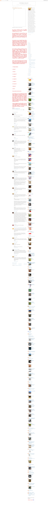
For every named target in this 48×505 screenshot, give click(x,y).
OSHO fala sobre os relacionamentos (33, 384)
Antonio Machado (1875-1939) (32, 354)
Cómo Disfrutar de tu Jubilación (32, 262)
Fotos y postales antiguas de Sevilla (31, 127)
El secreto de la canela (33, 147)
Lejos (29, 297)
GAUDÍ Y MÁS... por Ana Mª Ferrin (31, 171)
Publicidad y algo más (31, 342)
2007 (29, 74)
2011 (29, 51)
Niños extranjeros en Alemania (32, 368)
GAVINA (29, 327)
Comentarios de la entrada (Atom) (18, 265)
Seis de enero (30, 162)
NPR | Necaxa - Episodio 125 (32, 232)
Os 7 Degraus (30, 273)
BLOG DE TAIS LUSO (31, 102)
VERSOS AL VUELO (31, 91)
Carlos (14, 170)
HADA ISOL (30, 213)
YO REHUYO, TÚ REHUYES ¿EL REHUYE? (33, 281)
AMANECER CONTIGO (32, 360)
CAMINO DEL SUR (31, 490)
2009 (29, 53)
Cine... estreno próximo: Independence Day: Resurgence (33, 348)
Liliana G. (15, 125)
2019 (29, 44)
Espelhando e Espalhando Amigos (31, 111)
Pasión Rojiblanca (30, 231)
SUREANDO (30, 202)
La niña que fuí (32, 203)
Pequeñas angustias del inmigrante (32, 59)
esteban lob (15, 155)
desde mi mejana (30, 189)
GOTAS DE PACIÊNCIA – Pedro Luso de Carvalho (33, 99)
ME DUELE (30, 334)
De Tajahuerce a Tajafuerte (31, 492)
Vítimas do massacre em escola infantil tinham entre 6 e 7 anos (32, 428)
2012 (29, 50)
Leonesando (30, 153)
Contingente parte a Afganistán (33, 450)
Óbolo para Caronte (33, 314)
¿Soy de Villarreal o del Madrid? (32, 67)
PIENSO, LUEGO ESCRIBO (31, 444)
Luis (14, 147)
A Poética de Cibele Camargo (31, 453)
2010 (29, 52)
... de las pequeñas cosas (31, 377)
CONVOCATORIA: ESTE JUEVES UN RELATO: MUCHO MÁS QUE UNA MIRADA (33, 84)
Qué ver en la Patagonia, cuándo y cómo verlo (33, 401)
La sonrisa (32, 227)
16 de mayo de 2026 (33, 167)
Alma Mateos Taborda (16, 249)
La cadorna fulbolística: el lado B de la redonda (32, 493)
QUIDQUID (30, 395)
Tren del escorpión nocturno (31, 284)
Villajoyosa (32, 238)
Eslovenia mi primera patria (31, 409)
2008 (29, 73)
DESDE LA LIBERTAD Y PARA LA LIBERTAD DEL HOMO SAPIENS (32, 419)
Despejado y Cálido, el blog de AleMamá (32, 388)
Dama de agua (30, 132)
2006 (29, 75)
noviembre (30, 54)
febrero (30, 71)
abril (29, 69)
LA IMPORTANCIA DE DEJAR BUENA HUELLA (33, 328)
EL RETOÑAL (30, 142)
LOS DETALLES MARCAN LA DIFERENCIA (33, 446)
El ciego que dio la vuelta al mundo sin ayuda (33, 415)
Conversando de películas (31, 464)
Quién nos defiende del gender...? (31, 336)
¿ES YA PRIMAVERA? (32, 258)
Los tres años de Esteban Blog (32, 62)
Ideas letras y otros (30, 180)
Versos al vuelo (30, 87)
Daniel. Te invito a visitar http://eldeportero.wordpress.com (19, 227)
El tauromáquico (30, 140)
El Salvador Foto (30, 449)
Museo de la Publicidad (31, 474)
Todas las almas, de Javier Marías (33, 269)
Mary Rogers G (30, 331)
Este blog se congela (30, 267)
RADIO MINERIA (33, 486)
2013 (29, 49)
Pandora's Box (30, 430)
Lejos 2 (29, 237)
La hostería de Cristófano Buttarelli (31, 404)
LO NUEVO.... (30, 251)
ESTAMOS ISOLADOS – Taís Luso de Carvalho (33, 104)
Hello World (30, 431)
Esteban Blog (24, 3)
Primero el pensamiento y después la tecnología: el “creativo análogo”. (33, 344)
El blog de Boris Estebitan (31, 309)
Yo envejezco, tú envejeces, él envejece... (32, 290)
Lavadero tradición (32, 119)
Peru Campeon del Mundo (31, 472)
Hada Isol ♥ (15, 211)
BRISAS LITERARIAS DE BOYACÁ (33, 88)
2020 (29, 43)
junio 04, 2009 (16, 138)
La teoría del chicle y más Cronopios (32, 458)
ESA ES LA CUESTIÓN (31, 358)
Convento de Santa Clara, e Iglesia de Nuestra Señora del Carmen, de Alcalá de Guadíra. (33, 129)
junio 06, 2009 (16, 241)
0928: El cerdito (30, 141)
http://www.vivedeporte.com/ (16, 108)
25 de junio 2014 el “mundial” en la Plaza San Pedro (33, 410)
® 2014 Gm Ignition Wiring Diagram (32, 236)
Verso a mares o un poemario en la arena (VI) (33, 374)
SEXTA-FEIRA (30, 176)
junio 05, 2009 (16, 210)
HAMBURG (30, 235)
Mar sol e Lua (30, 322)
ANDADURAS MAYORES (31, 277)
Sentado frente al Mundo (31, 413)
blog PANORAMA (30, 209)
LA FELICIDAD (30, 278)
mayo (29, 68)
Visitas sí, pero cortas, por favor (31, 389)
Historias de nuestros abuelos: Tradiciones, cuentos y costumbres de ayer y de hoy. (32, 442)
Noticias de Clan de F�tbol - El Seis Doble (32, 495)
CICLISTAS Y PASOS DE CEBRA (33, 319)
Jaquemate (30, 353)
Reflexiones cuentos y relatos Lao (32, 351)
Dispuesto (32, 185)
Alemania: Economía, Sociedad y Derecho (32, 306)
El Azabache (30, 198)
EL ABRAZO (30, 207)
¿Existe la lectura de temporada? (33, 133)
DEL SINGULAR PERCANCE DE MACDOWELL (33, 406)
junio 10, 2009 (16, 261)
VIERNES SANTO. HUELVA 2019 (33, 294)
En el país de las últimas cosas (32, 151)
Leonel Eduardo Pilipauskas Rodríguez (33, 424)
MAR (29, 246)
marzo (29, 70)
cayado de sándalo (30, 78)
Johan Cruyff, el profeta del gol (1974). (33, 302)
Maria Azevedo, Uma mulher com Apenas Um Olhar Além (31, 253)
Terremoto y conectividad (32, 123)
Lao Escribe (30, 357)
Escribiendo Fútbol (30, 423)
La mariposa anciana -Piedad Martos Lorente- (33, 223)
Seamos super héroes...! (32, 369)
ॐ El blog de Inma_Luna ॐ (31, 118)
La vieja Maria (30, 288)
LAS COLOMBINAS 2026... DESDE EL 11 (33, 144)
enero (29, 72)
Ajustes (32, 437)
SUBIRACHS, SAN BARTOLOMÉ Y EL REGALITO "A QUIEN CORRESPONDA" (33, 173)
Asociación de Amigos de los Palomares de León (31, 137)
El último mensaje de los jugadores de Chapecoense (33, 339)
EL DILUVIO (32, 460)
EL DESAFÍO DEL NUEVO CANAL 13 (33, 467)
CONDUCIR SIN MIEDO (31, 318)
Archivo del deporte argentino (32, 483)
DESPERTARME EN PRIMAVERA (33, 263)
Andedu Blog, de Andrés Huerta (32, 466)
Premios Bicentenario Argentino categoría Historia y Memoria (31, 484)
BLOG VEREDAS (30, 98)
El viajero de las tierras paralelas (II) (32, 96)
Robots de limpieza (30, 443)
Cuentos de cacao (30, 222)
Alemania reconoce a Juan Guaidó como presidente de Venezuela (31, 307)
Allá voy (29, 382)
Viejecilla (30, 364)
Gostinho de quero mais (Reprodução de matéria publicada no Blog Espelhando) (33, 255)
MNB (14, 113)
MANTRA (32, 158)
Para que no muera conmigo (31, 432)
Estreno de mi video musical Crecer (33, 310)
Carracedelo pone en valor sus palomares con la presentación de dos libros (32, 138)
